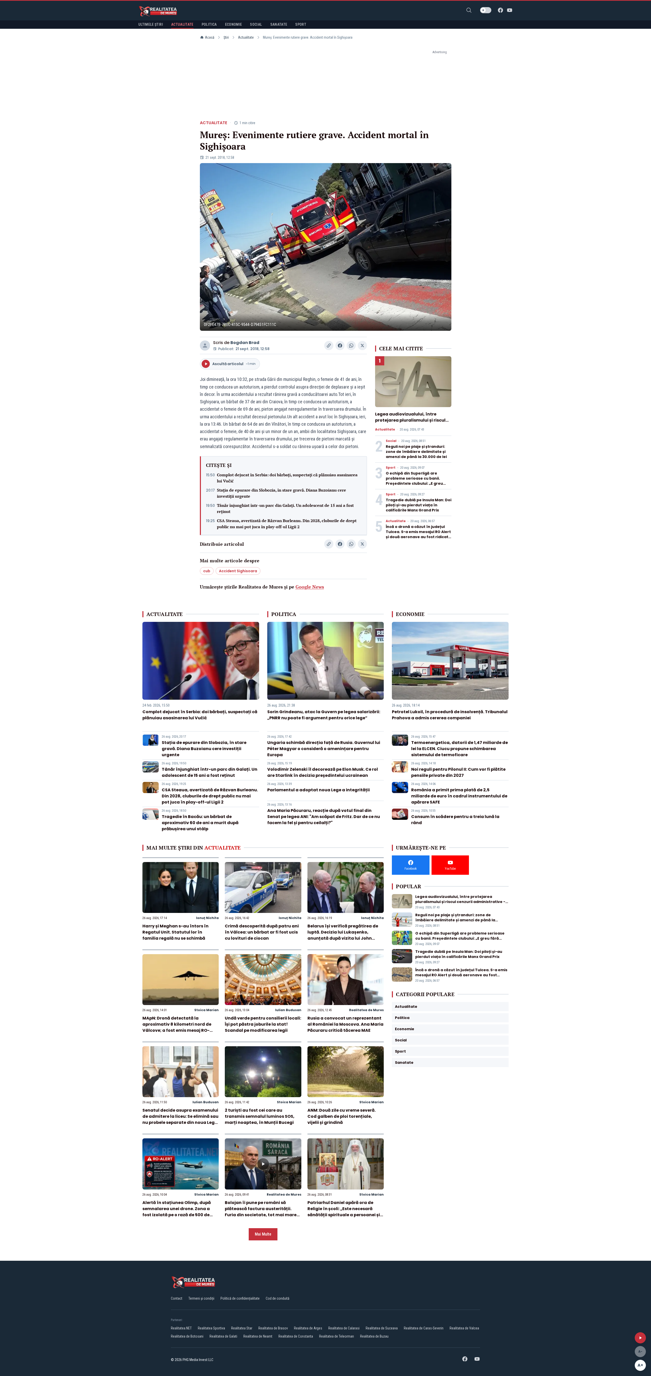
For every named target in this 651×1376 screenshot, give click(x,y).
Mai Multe (263, 1234)
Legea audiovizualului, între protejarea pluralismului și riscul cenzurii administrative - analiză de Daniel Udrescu (411, 423)
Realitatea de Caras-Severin (423, 1328)
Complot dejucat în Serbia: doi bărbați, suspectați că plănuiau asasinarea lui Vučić (287, 478)
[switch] (485, 10)
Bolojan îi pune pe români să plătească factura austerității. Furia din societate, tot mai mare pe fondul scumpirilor (261, 1212)
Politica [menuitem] (209, 24)
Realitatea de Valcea (464, 1328)
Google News (309, 587)
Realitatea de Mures (366, 1010)
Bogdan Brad (244, 343)
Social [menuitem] (256, 24)
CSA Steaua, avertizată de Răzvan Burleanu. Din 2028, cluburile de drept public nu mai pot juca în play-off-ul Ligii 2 (287, 523)
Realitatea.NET (181, 1328)
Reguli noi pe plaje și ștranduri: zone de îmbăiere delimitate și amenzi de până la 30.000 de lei (416, 451)
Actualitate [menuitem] (182, 24)
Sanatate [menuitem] (278, 24)
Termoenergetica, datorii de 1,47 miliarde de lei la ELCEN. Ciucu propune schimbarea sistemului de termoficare (459, 749)
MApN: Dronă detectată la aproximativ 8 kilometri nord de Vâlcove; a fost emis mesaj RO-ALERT (176, 1027)
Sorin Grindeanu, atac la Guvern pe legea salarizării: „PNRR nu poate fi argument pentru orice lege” (323, 715)
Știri (226, 37)
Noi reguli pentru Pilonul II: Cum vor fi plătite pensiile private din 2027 (458, 772)
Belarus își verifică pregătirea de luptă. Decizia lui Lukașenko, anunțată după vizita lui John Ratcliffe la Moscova (342, 935)
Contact (176, 1298)
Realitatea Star (241, 1328)
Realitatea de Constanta (295, 1336)
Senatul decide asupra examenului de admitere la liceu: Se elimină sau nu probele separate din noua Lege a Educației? (180, 1119)
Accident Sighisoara (238, 571)
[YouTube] (510, 10)
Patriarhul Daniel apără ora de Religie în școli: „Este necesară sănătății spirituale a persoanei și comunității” (343, 1212)
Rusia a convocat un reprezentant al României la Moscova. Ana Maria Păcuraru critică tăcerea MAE (345, 1024)
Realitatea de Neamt (257, 1336)
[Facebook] (500, 10)
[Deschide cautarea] (469, 10)
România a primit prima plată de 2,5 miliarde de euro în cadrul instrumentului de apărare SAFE (459, 796)
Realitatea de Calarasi (344, 1328)
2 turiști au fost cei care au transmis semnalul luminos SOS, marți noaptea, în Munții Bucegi (259, 1116)
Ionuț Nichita (207, 918)
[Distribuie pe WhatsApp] (351, 345)
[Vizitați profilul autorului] (205, 345)
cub (206, 571)
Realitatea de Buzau (374, 1336)
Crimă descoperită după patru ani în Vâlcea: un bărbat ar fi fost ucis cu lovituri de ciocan (262, 932)
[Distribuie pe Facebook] (340, 345)
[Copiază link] (328, 345)
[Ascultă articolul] (640, 1337)
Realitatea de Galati (223, 1336)
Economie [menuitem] (233, 24)
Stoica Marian (206, 1010)
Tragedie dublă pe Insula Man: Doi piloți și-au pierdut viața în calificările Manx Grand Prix (418, 505)
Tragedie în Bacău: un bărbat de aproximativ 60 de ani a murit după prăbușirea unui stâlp (200, 823)
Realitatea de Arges (308, 1328)
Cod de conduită (277, 1298)
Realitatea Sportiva (211, 1328)
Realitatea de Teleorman (336, 1336)
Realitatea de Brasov (273, 1328)
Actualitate (246, 37)
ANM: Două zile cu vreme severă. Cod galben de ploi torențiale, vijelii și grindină (341, 1116)
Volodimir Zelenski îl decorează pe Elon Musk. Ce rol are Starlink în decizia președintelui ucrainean (322, 772)
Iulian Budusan (288, 1010)
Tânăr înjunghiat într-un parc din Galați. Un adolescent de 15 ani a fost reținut (285, 508)
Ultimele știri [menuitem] (150, 24)
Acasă (209, 37)
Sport (390, 468)
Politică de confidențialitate (240, 1298)
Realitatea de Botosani (187, 1336)
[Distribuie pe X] (362, 345)
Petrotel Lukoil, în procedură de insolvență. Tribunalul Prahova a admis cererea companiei (450, 715)
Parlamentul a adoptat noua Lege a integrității (318, 790)
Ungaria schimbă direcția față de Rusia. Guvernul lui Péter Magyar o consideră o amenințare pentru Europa (323, 749)
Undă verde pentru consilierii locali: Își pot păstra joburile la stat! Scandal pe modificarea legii (263, 1024)
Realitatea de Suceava (382, 1328)
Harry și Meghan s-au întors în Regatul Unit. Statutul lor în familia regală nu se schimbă (175, 932)
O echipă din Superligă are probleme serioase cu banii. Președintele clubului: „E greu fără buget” (414, 481)
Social (391, 441)
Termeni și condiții (201, 1298)
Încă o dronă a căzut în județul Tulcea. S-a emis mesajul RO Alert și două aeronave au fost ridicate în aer (418, 534)
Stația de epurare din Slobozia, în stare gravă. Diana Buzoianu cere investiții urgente (281, 493)
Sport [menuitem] (300, 24)
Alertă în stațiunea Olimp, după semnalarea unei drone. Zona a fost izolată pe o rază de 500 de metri (176, 1212)
